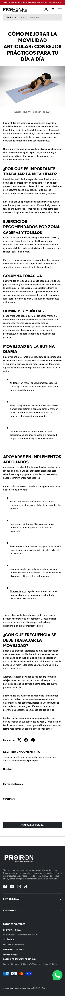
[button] (53, 9)
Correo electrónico (13, 783)
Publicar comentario (32, 825)
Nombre (7, 769)
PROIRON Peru (39, 988)
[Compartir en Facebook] (26, 740)
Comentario (9, 798)
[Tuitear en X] (19, 740)
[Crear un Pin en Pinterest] (33, 740)
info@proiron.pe (10, 954)
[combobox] (32, 17)
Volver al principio (33, 841)
